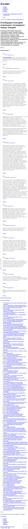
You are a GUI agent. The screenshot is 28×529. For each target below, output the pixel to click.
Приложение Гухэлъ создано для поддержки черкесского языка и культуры (15, 474)
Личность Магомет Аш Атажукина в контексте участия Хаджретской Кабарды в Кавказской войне (13, 321)
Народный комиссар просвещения (14, 359)
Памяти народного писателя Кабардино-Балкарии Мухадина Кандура (14, 393)
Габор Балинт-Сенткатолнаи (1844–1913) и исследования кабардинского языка (14, 451)
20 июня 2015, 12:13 (12, 142)
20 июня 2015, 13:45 (11, 237)
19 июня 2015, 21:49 (11, 80)
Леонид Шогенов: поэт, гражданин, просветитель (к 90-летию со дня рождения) (13, 383)
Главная (5, 518)
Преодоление (10, 353)
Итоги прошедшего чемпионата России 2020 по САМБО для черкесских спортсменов (15, 501)
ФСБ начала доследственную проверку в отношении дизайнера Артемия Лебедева (14, 478)
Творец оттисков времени (12, 361)
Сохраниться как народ (12, 371)
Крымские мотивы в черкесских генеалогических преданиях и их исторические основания (13, 339)
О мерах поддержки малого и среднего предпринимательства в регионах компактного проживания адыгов (13, 508)
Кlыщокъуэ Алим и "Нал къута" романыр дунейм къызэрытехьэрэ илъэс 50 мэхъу (14, 396)
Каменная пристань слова (12, 347)
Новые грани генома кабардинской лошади (16, 457)
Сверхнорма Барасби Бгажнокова (14, 408)
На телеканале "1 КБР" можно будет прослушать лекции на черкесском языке (13, 492)
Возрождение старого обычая (13, 482)
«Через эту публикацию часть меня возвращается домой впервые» (13, 376)
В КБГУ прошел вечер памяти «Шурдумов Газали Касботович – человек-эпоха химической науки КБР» (14, 390)
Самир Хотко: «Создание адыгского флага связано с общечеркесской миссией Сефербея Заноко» (15, 306)
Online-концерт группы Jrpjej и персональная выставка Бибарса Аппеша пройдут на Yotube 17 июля (15, 442)
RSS (9, 527)
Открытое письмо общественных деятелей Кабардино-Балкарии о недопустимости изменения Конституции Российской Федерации (14, 467)
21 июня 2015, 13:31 (12, 258)
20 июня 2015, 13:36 (12, 225)
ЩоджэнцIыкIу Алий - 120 (13, 409)
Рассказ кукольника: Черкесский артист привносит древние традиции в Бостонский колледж (15, 419)
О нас (4, 13)
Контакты (5, 524)
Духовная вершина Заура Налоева (14, 360)
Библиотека (5, 522)
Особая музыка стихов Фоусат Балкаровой (16, 398)
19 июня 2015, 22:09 (10, 114)
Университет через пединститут (14, 354)
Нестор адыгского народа (12, 355)
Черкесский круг (11, 485)
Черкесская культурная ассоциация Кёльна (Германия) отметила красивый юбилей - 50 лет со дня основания (15, 368)
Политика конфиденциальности (13, 13)
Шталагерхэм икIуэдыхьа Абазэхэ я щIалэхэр (17, 362)
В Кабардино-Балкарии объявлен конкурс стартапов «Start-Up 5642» (14, 506)
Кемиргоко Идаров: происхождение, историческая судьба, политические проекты (13, 324)
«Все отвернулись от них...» (13, 475)
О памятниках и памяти (12, 479)
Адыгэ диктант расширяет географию (15, 436)
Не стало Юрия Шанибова (13, 412)
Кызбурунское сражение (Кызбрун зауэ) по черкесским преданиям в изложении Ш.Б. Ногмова (14, 327)
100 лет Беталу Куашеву (12, 411)
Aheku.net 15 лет (10, 484)
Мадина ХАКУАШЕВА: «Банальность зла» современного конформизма (14, 494)
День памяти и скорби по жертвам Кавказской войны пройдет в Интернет (12, 481)
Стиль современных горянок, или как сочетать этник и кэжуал (13, 404)
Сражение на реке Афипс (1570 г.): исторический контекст (12, 317)
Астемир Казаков (7, 57)
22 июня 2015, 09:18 (10, 287)
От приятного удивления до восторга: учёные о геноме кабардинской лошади (15, 459)
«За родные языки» (11, 426)
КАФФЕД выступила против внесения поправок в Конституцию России (13, 378)
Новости (9, 19)
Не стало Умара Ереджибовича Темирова (16, 406)
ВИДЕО (2, 47)
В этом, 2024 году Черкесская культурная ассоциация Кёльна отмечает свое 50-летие (14, 438)
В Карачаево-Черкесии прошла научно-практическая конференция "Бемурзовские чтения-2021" (13, 424)
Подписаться (3, 516)
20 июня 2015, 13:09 (12, 177)
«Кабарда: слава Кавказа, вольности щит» (16, 430)
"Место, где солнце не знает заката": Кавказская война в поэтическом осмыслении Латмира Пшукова (13, 345)
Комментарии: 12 (20, 19)
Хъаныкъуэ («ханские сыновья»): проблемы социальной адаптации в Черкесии (15, 331)
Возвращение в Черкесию (12, 370)
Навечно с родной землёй (12, 405)
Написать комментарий (6, 297)
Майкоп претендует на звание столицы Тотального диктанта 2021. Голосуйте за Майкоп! (14, 428)
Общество (13, 19)
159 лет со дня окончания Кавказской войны (17, 319)
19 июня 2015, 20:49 (10, 54)
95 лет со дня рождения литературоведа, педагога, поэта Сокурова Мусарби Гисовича (14, 388)
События (5, 521)
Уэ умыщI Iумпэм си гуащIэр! (13, 410)
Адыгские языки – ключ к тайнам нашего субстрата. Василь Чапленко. (14, 448)
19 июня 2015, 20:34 (16, 68)
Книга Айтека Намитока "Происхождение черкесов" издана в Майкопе (14, 434)
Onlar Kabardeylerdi (11, 460)
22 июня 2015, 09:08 (11, 274)
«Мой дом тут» (10, 470)
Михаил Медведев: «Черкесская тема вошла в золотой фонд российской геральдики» (15, 453)
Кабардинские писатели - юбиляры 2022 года (17, 422)
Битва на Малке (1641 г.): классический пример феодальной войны (14, 313)
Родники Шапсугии (11, 421)
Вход (4, 17)
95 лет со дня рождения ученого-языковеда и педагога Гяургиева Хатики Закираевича (15, 385)
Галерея (5, 523)
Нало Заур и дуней (11, 397)
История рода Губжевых (12, 446)
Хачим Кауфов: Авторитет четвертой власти (17, 402)
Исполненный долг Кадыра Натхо (14, 363)
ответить (4, 64)
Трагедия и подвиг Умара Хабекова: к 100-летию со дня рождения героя (14, 357)
